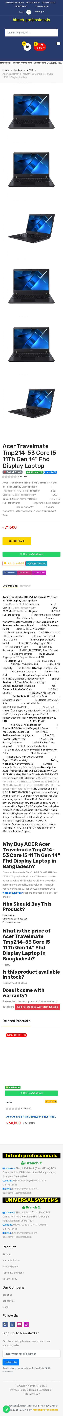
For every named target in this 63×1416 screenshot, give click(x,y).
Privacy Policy (10, 1266)
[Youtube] (19, 1324)
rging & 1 (11, 820)
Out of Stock (17, 541)
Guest (21, 12)
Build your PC (42, 6)
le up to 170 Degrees (18, 657)
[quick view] (34, 1127)
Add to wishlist (16, 563)
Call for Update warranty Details (37, 1006)
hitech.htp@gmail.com (24, 1188)
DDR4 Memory (21, 499)
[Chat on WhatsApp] (6, 1409)
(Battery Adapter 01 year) (27, 767)
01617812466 (21, 6)
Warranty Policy (11, 1260)
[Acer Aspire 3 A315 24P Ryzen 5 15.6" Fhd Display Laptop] (31, 1059)
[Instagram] (26, 1324)
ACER (30, 70)
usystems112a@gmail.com (17, 1192)
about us (7, 1294)
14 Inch (10, 646)
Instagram (40, 573)
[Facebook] (5, 1324)
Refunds (7, 1254)
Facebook (11, 573)
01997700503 (49, 3)
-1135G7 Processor (20, 494)
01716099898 (33, 3)
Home (6, 70)
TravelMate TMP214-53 (15, 490)
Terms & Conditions (13, 1272)
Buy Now (14, 1127)
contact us (9, 1301)
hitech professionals (31, 1156)
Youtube (25, 573)
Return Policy (10, 1278)
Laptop (18, 70)
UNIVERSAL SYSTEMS (31, 1200)
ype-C (50, 503)
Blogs (5, 1307)
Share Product (38, 563)
